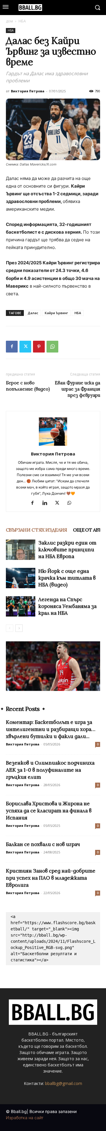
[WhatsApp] (52, 347)
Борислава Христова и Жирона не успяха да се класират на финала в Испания (49, 810)
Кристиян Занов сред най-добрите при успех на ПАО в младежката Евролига (50, 878)
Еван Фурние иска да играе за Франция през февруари (77, 389)
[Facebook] (12, 347)
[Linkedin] (47, 503)
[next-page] (19, 628)
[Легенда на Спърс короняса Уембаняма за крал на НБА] (20, 606)
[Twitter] (25, 347)
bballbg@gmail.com (63, 1083)
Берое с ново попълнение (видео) (28, 386)
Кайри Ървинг (56, 313)
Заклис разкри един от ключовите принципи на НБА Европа (67, 550)
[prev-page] (9, 628)
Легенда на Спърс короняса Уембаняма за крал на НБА (67, 606)
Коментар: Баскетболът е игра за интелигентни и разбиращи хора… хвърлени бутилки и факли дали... (50, 729)
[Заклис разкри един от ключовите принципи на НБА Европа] (20, 550)
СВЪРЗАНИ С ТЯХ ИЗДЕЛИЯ (36, 530)
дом (9, 21)
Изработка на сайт (24, 1117)
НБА (22, 21)
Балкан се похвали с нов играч (43, 844)
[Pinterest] (39, 347)
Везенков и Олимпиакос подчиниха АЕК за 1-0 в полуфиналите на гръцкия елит (50, 770)
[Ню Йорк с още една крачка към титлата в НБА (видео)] (20, 578)
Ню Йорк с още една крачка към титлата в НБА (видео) (67, 578)
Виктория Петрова (27, 91)
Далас (33, 313)
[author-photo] (53, 445)
